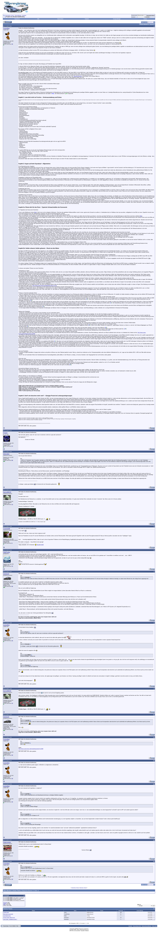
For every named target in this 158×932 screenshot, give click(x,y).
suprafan (6, 28)
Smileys (5, 903)
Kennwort (133, 16)
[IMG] (4, 904)
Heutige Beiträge (116, 18)
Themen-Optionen (144, 24)
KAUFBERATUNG (7, 915)
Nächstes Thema (83, 887)
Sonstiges (24, 15)
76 (12, 566)
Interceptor (7, 842)
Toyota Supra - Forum (9, 15)
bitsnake (6, 454)
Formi (5, 433)
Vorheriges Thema (75, 887)
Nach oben (154, 925)
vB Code (5, 902)
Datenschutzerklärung (146, 925)
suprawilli (6, 529)
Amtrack (6, 574)
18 (12, 44)
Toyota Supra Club (137, 925)
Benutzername (134, 15)
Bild (35, 212)
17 (12, 446)
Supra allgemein (18, 15)
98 (12, 460)
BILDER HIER (40, 544)
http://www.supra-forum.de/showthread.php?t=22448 (31, 748)
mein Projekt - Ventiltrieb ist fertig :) (10, 919)
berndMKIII (7, 492)
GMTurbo (6, 552)
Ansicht (151, 24)
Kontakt (130, 925)
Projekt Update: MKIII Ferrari (9, 917)
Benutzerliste (60, 18)
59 (12, 586)
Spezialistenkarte (78, 76)
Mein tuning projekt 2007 (8, 914)
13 (12, 504)
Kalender (87, 18)
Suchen (145, 18)
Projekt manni (6, 912)
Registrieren (17, 18)
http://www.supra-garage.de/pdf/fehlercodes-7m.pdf (44, 285)
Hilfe (38, 18)
